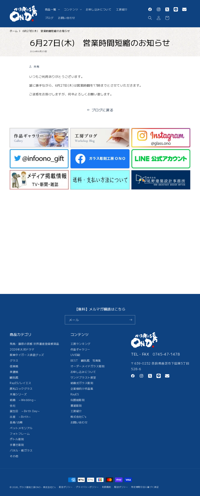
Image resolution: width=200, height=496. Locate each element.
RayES (75, 394)
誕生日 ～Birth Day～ (25, 411)
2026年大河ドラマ (22, 349)
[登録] (130, 319)
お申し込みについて (83, 371)
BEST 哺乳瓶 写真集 (86, 360)
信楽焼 (14, 366)
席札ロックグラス (21, 388)
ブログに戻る (102, 109)
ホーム (14, 31)
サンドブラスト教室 (83, 377)
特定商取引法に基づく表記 (145, 486)
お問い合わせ (79, 422)
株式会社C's (79, 416)
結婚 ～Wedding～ (23, 399)
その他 (14, 456)
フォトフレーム (20, 433)
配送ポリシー (121, 486)
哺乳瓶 (14, 377)
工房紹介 (76, 411)
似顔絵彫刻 (78, 399)
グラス (14, 360)
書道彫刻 (76, 405)
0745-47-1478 (166, 354)
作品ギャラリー (80, 349)
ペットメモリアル (21, 428)
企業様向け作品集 (82, 388)
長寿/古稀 (16, 422)
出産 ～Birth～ (20, 416)
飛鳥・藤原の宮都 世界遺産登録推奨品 (34, 344)
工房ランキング (80, 344)
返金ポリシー (65, 486)
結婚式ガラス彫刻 (82, 383)
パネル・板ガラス (21, 450)
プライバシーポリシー (87, 486)
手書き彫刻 (17, 444)
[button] (52, 9)
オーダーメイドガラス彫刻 (88, 366)
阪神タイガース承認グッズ (27, 354)
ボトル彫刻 (17, 439)
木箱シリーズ (18, 394)
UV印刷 (75, 354)
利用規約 (106, 486)
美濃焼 (14, 371)
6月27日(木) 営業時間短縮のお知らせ (46, 31)
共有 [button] (36, 66)
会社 (12, 405)
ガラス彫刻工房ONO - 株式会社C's (38, 487)
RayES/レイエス (20, 383)
